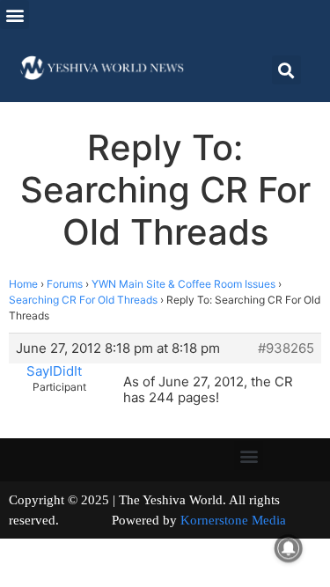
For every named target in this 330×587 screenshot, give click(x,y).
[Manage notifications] (289, 548)
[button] (14, 14)
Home (23, 283)
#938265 (286, 348)
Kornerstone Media (233, 520)
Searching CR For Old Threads (83, 299)
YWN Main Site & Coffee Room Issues (183, 283)
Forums (65, 283)
